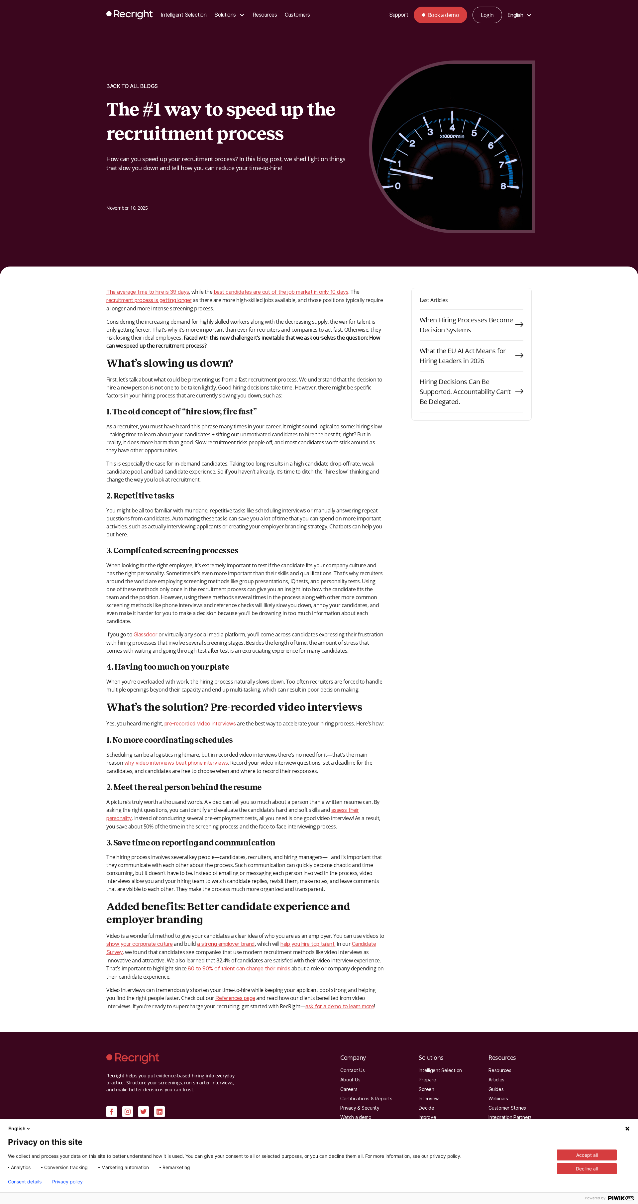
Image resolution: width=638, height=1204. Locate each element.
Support (398, 15)
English (17, 1128)
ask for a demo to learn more (339, 1006)
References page (235, 998)
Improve (427, 1117)
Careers (348, 1089)
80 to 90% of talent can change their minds (239, 968)
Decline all (587, 1168)
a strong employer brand (226, 944)
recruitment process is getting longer (149, 300)
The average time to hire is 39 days (147, 292)
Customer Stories (507, 1108)
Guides (496, 1089)
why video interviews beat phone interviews (176, 763)
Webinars (498, 1098)
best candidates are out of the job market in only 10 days (281, 292)
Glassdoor (146, 634)
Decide (426, 1108)
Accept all (587, 1155)
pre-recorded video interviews (200, 723)
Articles (496, 1079)
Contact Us (352, 1070)
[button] (229, 15)
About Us (350, 1079)
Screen (426, 1089)
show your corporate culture (139, 944)
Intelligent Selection (184, 15)
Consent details (25, 1181)
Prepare (427, 1079)
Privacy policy (67, 1181)
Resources (265, 15)
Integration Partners (510, 1117)
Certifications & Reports (366, 1098)
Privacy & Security (359, 1108)
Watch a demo (355, 1117)
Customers (297, 15)
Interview (429, 1098)
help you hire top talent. (308, 944)
